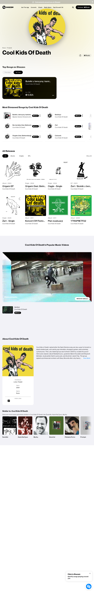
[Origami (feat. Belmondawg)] (22, 137)
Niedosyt (58, 114)
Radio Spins (47, 7)
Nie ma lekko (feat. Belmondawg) (23, 125)
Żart (56, 125)
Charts (40, 7)
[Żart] (65, 126)
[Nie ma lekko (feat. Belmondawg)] (22, 126)
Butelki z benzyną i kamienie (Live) (24, 114)
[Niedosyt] (65, 116)
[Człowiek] (65, 137)
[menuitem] (25, 7)
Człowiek (58, 135)
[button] (92, 2)
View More (86, 358)
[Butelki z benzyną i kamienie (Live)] (22, 116)
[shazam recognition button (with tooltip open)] (88, 586)
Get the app (25, 7)
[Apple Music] (5, 192)
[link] (82, 298)
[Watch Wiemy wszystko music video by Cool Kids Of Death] (47, 278)
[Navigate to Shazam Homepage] (7, 7)
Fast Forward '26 (58, 7)
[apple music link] (87, 55)
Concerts (33, 7)
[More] (40, 115)
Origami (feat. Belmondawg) (21, 135)
